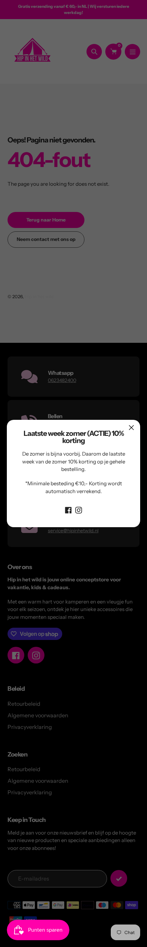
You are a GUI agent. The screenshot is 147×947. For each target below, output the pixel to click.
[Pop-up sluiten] (131, 427)
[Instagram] (78, 509)
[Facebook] (68, 509)
